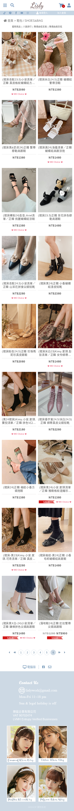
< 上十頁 (14, 652)
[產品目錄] (5, 5)
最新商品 (16, 26)
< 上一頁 (9, 652)
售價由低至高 (40, 26)
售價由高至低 (55, 26)
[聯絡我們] (49, 667)
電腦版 (31, 667)
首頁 (10, 20)
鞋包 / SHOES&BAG (30, 20)
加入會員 (61, 13)
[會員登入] (69, 5)
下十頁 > (59, 652)
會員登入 (43, 13)
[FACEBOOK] (43, 667)
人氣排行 (27, 26)
